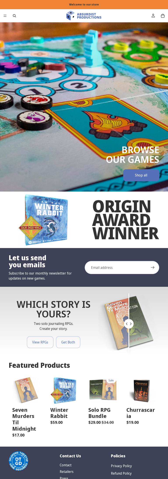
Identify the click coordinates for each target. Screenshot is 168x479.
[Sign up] (152, 267)
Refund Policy (121, 473)
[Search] (14, 16)
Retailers (67, 471)
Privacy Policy (121, 465)
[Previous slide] (17, 390)
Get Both (68, 342)
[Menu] (5, 16)
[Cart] (163, 16)
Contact (66, 465)
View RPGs (40, 342)
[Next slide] (37, 390)
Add (38, 398)
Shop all (141, 175)
